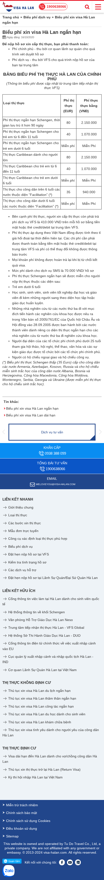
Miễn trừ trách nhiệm (22, 805)
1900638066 (56, 6)
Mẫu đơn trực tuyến (22, 531)
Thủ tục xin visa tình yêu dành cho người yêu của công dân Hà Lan (50, 732)
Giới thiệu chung (20, 507)
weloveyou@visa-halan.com (55, 484)
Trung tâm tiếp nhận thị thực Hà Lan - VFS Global (45, 627)
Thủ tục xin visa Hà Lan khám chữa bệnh (39, 722)
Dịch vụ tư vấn (52, 432)
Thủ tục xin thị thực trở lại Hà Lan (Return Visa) (44, 769)
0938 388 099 (55, 453)
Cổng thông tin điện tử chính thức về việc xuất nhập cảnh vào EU (49, 646)
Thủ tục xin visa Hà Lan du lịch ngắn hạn (39, 691)
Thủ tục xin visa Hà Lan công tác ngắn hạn (40, 706)
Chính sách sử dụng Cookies (28, 821)
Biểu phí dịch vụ (37, 17)
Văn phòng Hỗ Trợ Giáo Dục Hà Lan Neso (40, 620)
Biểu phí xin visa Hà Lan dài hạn (30, 415)
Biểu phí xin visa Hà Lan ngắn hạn (32, 408)
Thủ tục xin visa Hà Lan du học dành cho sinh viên (46, 714)
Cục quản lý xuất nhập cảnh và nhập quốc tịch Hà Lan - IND (47, 659)
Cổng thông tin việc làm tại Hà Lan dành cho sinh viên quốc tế (50, 601)
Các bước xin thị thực (24, 523)
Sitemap (12, 836)
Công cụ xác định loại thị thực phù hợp (37, 538)
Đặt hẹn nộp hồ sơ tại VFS (28, 554)
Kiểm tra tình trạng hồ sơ (26, 562)
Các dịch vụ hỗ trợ (21, 570)
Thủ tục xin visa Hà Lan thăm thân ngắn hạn (41, 698)
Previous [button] (3, 432)
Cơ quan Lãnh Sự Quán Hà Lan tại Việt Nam (42, 670)
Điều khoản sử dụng (21, 828)
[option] (52, 432)
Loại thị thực (17, 515)
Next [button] (100, 432)
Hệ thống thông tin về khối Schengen (36, 612)
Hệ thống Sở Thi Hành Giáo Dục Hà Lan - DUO (44, 635)
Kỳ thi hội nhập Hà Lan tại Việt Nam (35, 777)
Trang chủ (10, 17)
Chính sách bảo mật (21, 813)
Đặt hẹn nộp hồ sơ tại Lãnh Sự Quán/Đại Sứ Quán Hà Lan (52, 578)
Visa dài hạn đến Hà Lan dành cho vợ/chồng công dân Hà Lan (49, 758)
